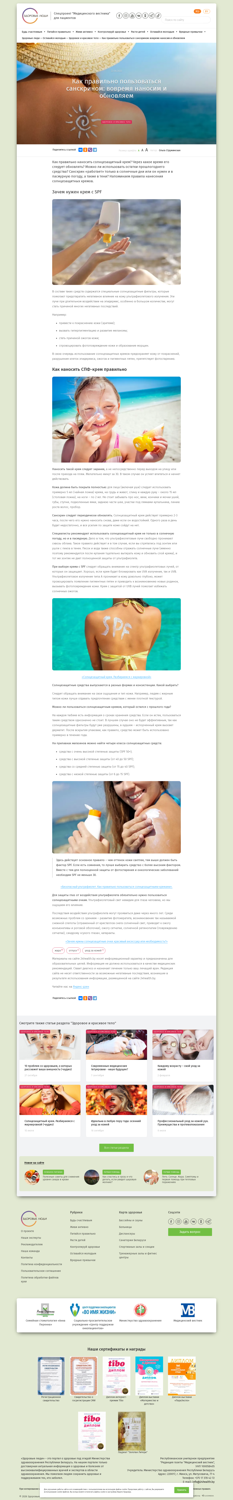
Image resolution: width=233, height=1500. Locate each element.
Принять (181, 1490)
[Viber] (90, 150)
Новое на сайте (34, 1162)
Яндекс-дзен (81, 986)
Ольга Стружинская (169, 150)
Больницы (125, 1227)
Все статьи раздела (116, 1147)
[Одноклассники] (85, 150)
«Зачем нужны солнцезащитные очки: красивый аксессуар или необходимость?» (116, 941)
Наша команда (30, 1251)
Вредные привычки (190, 31)
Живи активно (84, 31)
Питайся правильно (59, 31)
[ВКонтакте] (80, 150)
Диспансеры (127, 1233)
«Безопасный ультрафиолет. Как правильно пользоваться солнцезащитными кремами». (116, 886)
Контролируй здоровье (112, 31)
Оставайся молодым (162, 31)
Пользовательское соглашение (41, 1270)
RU (197, 11)
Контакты (27, 1257)
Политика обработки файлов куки (40, 1279)
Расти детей (138, 31)
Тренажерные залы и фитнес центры (138, 1255)
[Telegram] (95, 150)
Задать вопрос (190, 1232)
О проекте (27, 1231)
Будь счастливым (32, 31)
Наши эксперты (31, 1237)
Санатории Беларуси (132, 1240)
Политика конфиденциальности (41, 1264)
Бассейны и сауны (131, 1220)
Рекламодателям (32, 1244)
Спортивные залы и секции (136, 1246)
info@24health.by (203, 1481)
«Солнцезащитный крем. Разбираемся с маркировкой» (116, 677)
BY (206, 11)
